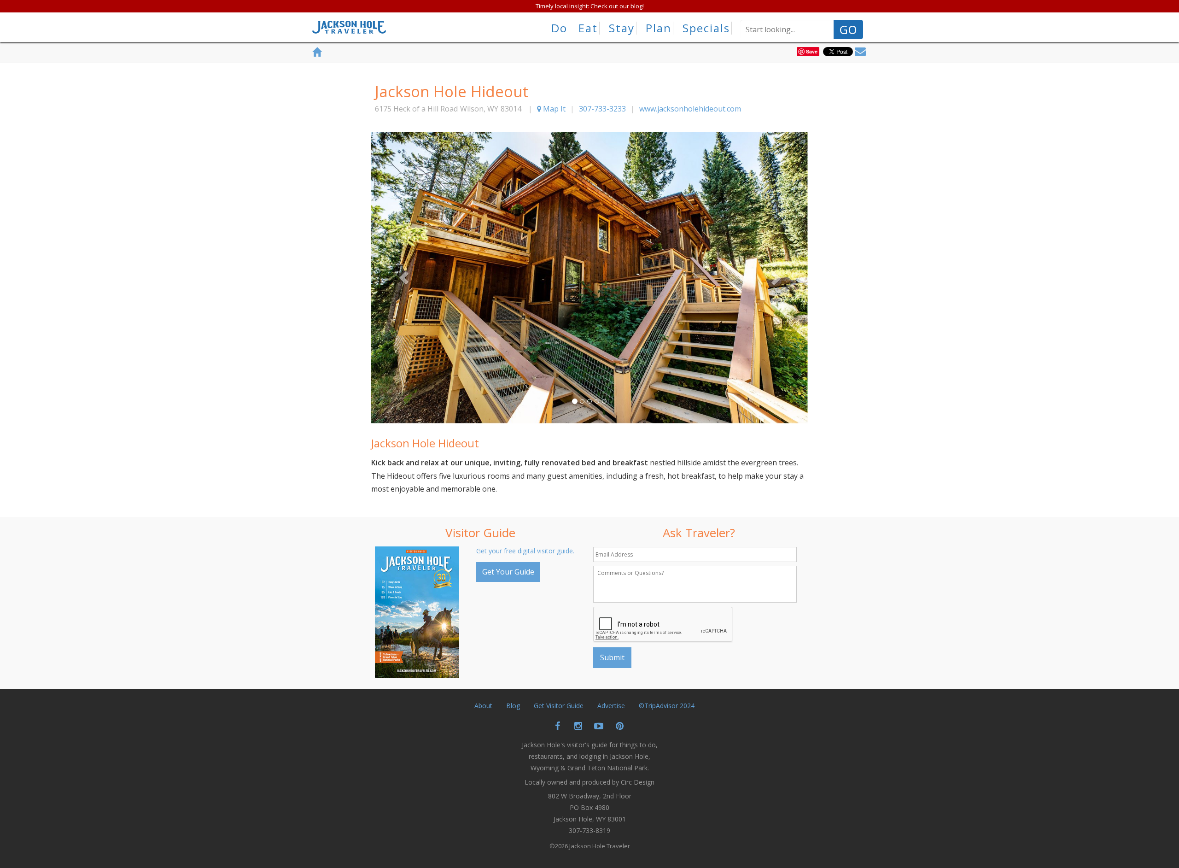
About (483, 705)
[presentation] (663, 625)
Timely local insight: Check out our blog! (590, 6)
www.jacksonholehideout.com (690, 109)
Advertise (611, 705)
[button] (404, 277)
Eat (588, 28)
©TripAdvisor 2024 (667, 705)
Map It (553, 109)
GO (848, 29)
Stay (622, 28)
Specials (706, 28)
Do (559, 28)
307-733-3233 (602, 109)
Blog (513, 705)
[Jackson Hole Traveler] (349, 30)
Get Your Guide (508, 572)
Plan (658, 28)
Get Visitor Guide (559, 705)
